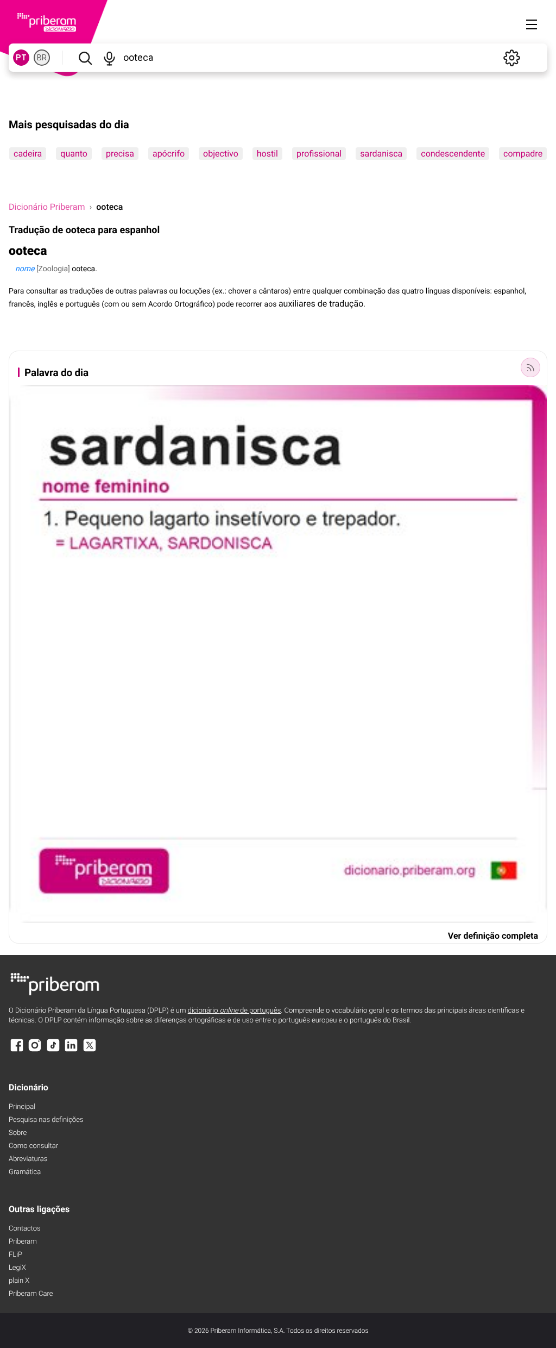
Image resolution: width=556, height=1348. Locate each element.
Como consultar (33, 1146)
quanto (73, 153)
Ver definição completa (493, 936)
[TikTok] (53, 1050)
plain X (19, 1281)
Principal (22, 1107)
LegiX (17, 1268)
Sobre (18, 1133)
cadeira (28, 153)
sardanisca (381, 153)
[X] (89, 1050)
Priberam (23, 1242)
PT (21, 57)
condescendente (453, 153)
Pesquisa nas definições (46, 1120)
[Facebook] (17, 1050)
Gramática (25, 1172)
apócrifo (169, 153)
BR (42, 57)
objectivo (220, 153)
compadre (522, 153)
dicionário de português (234, 1011)
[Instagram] (35, 1050)
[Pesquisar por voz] (109, 58)
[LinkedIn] (71, 1050)
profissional (319, 153)
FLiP (15, 1255)
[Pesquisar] (85, 58)
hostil (267, 153)
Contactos (25, 1229)
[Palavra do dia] (530, 367)
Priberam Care (31, 1294)
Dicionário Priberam (47, 207)
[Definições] (511, 58)
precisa (120, 153)
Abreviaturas (28, 1159)
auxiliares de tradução (321, 303)
